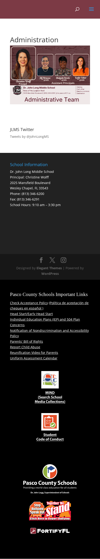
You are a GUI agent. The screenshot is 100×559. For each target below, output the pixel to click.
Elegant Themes (49, 268)
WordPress (50, 273)
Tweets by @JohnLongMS (29, 136)
